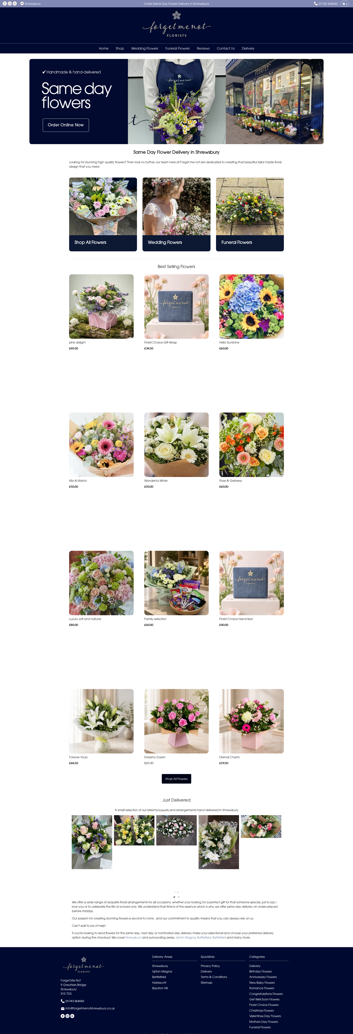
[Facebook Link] (5, 4)
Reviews (203, 48)
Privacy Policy (210, 966)
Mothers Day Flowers (263, 1022)
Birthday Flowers (260, 971)
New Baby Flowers (262, 982)
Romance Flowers (261, 988)
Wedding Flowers (144, 48)
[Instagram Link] (10, 4)
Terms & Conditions (214, 977)
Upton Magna (186, 937)
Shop (120, 48)
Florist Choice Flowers (264, 1005)
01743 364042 (328, 4)
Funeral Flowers (177, 48)
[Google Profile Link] (15, 4)
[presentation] (175, 892)
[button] (174, 897)
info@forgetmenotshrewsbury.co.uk (90, 1008)
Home (103, 48)
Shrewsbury (134, 937)
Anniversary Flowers (263, 977)
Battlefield (204, 937)
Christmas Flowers (261, 1010)
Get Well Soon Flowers (264, 999)
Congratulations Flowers (266, 994)
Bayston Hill (160, 988)
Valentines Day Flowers (265, 1016)
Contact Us (226, 48)
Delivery (248, 48)
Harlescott (159, 982)
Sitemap (206, 982)
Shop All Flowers (176, 779)
